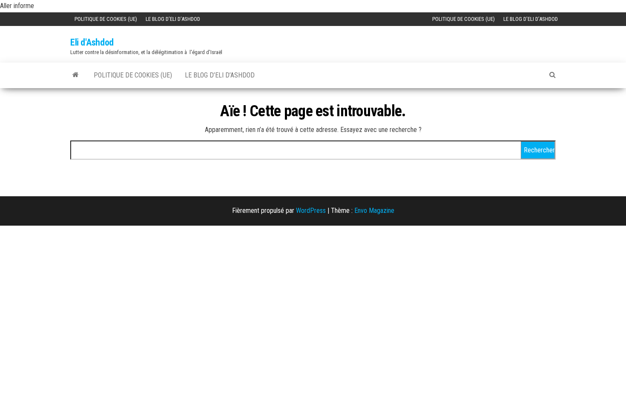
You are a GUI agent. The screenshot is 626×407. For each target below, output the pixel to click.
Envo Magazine (374, 210)
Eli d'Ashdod (92, 42)
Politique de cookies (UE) (106, 19)
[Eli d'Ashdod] (75, 74)
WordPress (311, 210)
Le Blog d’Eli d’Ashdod (173, 19)
